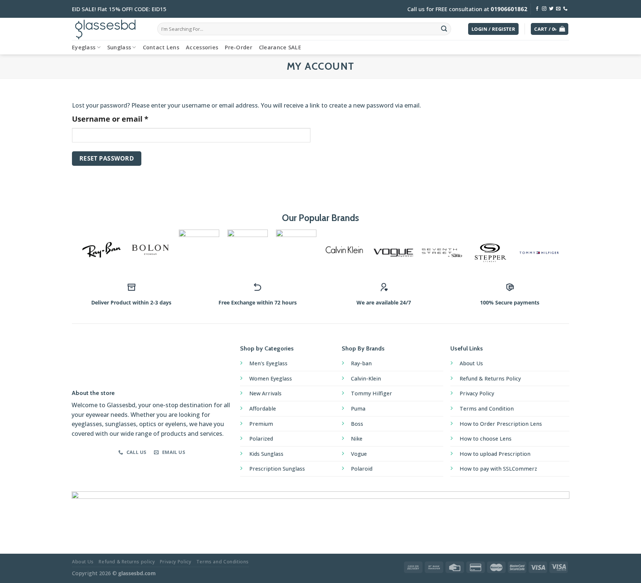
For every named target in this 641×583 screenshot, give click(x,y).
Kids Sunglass (266, 453)
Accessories (202, 47)
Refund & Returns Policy (490, 378)
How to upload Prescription (495, 453)
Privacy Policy (477, 393)
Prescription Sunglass (277, 468)
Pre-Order (238, 47)
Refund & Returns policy (127, 562)
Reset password (106, 158)
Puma (358, 408)
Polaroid (361, 468)
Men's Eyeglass (268, 363)
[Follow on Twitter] (551, 8)
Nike (356, 438)
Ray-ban (361, 363)
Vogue (359, 453)
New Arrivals (265, 393)
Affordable (262, 408)
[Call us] (565, 8)
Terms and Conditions (222, 562)
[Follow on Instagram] (544, 8)
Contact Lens (161, 47)
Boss (357, 423)
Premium (261, 423)
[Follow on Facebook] (537, 8)
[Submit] (444, 29)
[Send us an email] (558, 8)
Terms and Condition (487, 408)
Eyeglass (83, 47)
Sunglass (119, 47)
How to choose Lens (486, 438)
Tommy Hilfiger (371, 393)
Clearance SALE (280, 47)
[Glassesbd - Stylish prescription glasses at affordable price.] (109, 29)
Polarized (261, 438)
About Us (471, 363)
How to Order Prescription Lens (501, 423)
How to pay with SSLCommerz (498, 468)
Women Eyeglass (270, 378)
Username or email (127, 118)
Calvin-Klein (366, 378)
